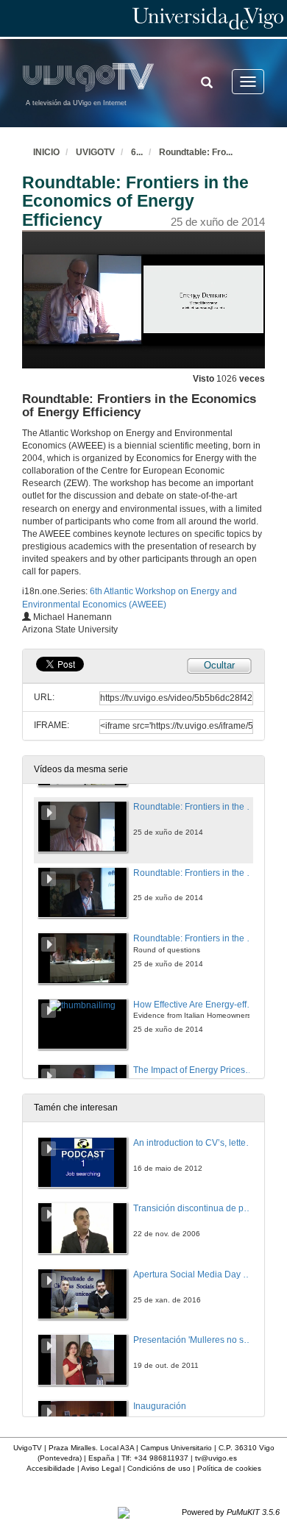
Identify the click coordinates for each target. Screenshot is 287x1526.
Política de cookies (229, 1468)
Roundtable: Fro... (196, 152)
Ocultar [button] (219, 665)
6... (137, 152)
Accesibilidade (50, 1468)
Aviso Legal (101, 1468)
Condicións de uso (159, 1468)
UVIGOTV (95, 152)
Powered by (231, 1512)
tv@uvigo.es (216, 1458)
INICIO (46, 152)
